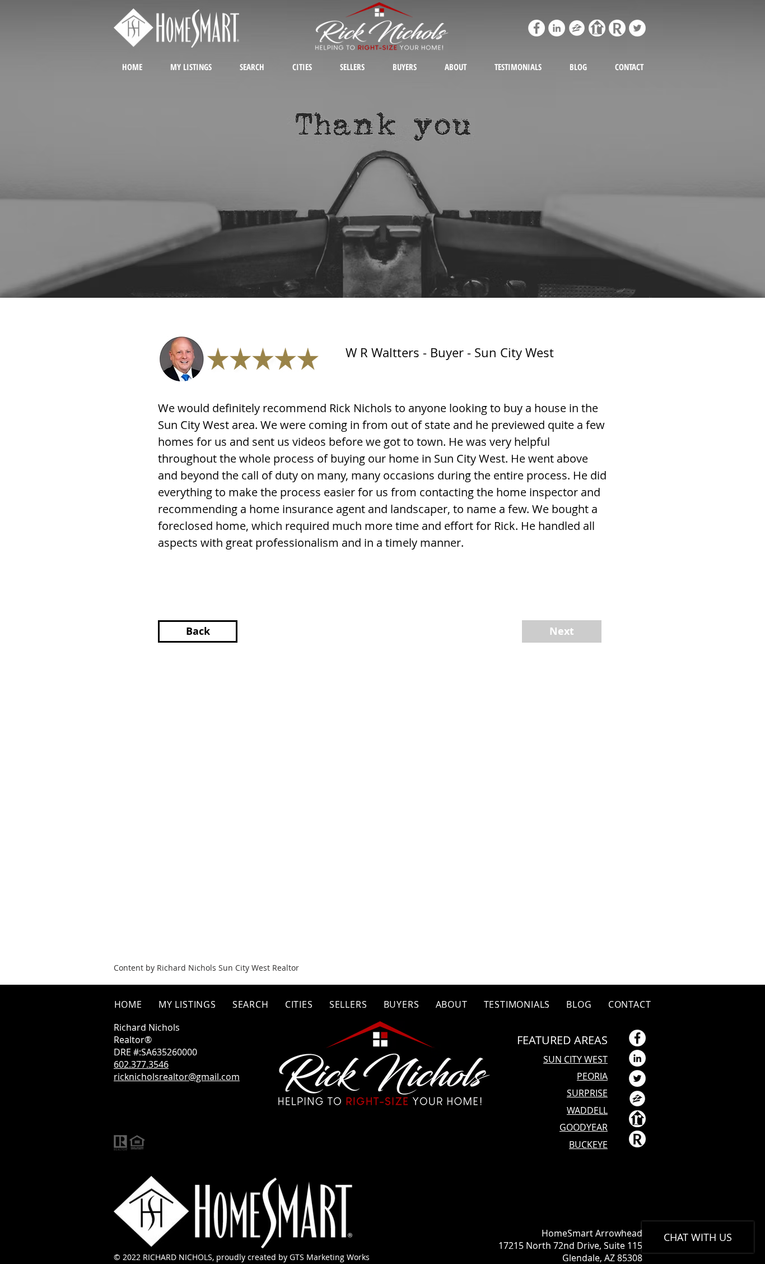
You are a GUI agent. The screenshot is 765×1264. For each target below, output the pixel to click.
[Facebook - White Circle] (536, 28)
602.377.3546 (141, 1064)
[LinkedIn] (556, 28)
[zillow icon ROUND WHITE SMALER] (576, 28)
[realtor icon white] (597, 28)
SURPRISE (587, 1093)
